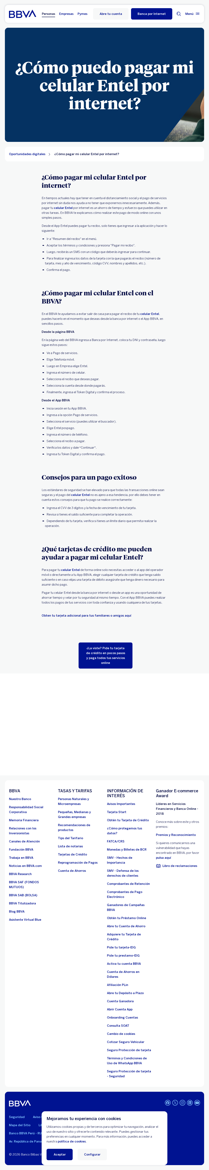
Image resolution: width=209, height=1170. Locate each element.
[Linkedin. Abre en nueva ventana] (190, 1103)
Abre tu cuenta (111, 14)
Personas (48, 14)
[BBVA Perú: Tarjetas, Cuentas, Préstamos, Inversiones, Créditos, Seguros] (22, 14)
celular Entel (63, 208)
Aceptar (60, 1154)
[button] (151, 14)
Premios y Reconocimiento (176, 835)
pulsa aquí (163, 858)
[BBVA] (20, 1103)
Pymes (82, 14)
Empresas (66, 14)
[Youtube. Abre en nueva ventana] (197, 1103)
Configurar (92, 1154)
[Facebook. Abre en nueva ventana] (168, 1103)
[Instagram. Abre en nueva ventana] (182, 1103)
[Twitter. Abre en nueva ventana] (175, 1103)
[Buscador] (179, 14)
